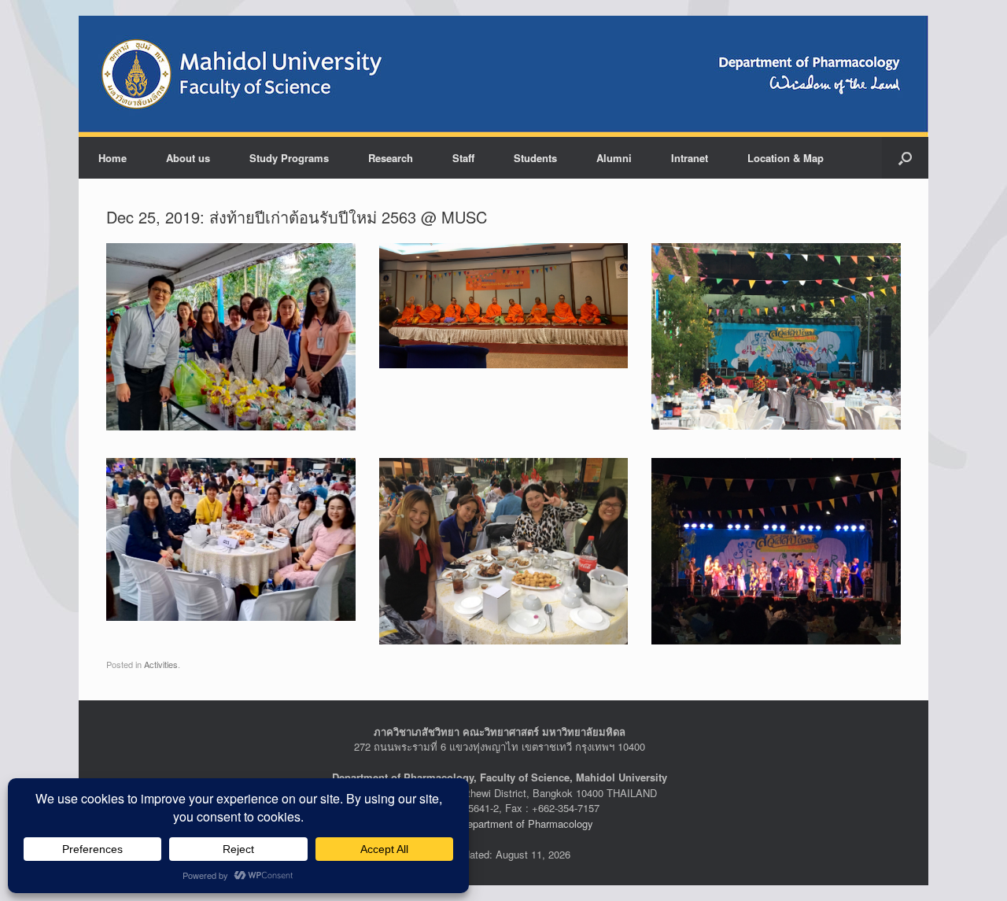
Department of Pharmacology (526, 823)
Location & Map (785, 157)
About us (188, 157)
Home (112, 157)
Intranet (689, 157)
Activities (161, 664)
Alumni (614, 157)
